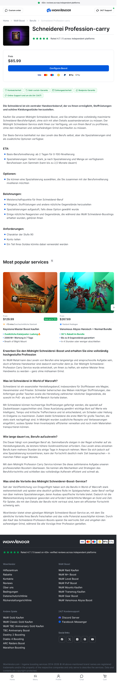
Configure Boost (58, 68)
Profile (58, 679)
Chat (82, 679)
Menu (35, 679)
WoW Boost (19, 20)
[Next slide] (114, 307)
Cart (105, 679)
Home (12, 679)
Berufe (33, 20)
